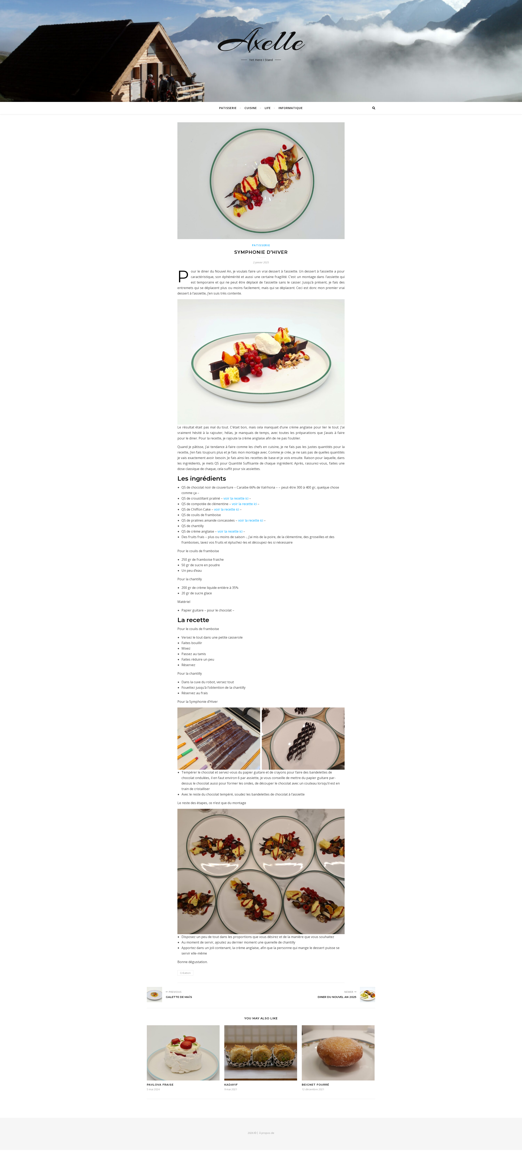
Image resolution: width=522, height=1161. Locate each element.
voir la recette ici (235, 498)
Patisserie (228, 108)
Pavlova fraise (160, 1084)
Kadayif (231, 1084)
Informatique (291, 108)
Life (268, 108)
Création (185, 973)
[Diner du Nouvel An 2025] (367, 994)
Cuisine (250, 108)
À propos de (266, 1133)
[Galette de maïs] (154, 994)
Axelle (261, 40)
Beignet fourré (315, 1084)
